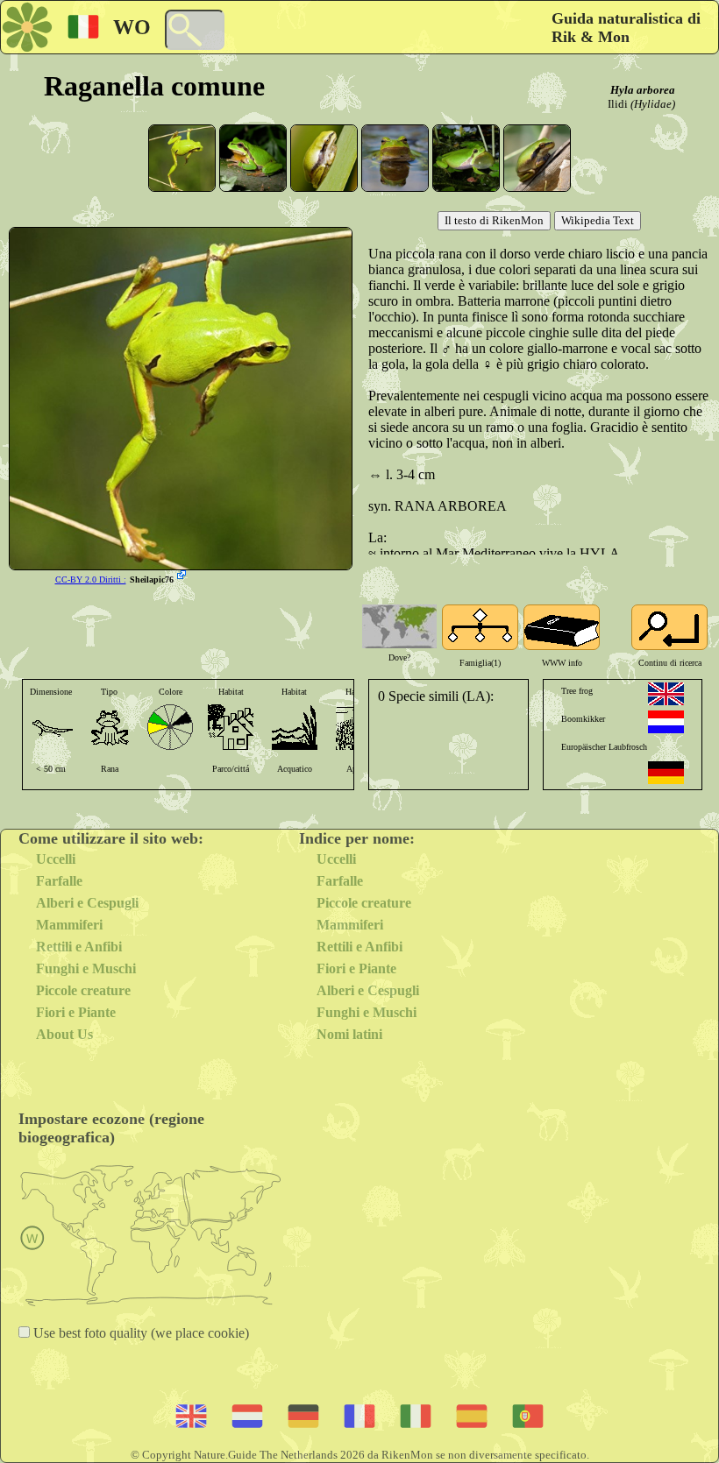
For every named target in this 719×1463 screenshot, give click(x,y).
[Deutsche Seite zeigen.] (666, 772)
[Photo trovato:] (183, 576)
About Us (64, 1034)
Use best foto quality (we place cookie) (139, 1332)
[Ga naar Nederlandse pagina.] (666, 721)
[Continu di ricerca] (669, 627)
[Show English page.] (666, 693)
